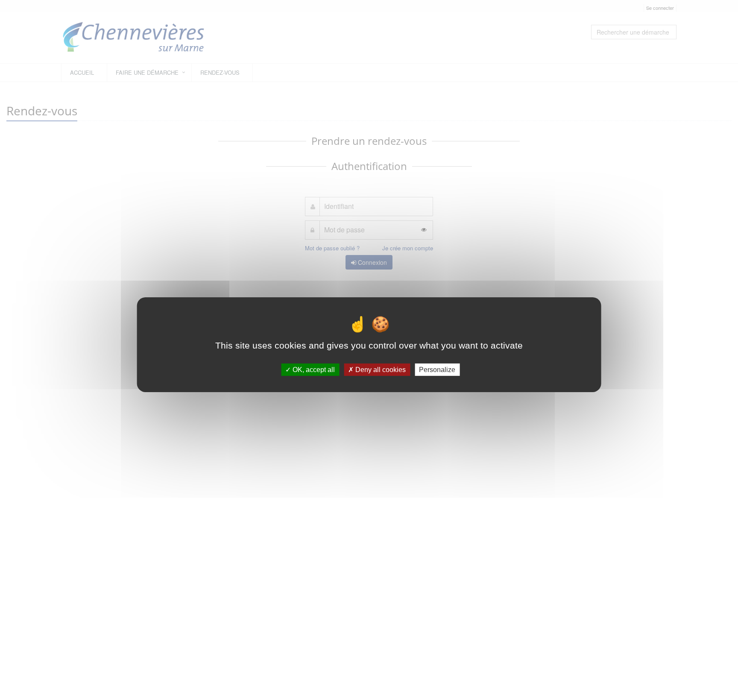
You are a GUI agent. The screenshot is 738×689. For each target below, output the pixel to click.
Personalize (437, 369)
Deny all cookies (380, 369)
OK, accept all (313, 369)
